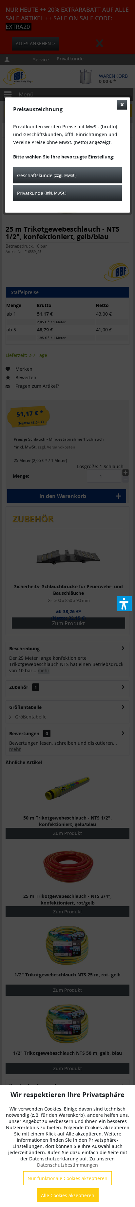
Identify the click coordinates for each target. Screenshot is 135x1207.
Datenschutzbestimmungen (67, 1165)
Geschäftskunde (47, 175)
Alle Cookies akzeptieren (67, 1195)
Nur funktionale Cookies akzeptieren (67, 1178)
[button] (124, 603)
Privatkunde (42, 193)
